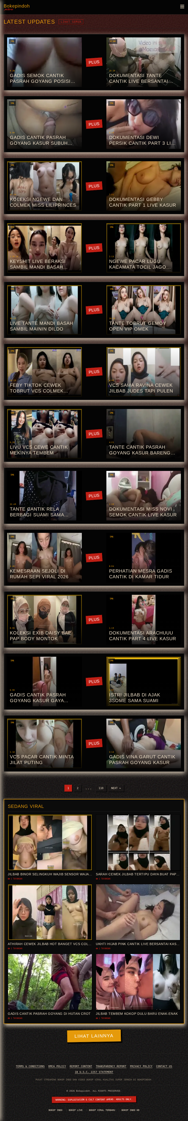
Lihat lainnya (94, 1036)
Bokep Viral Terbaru (102, 1110)
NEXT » (116, 788)
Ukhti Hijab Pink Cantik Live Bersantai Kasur (138, 944)
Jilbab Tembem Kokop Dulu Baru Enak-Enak (137, 1013)
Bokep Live (76, 1110)
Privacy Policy (141, 1066)
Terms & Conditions (30, 1066)
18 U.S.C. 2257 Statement (94, 1072)
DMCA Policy (57, 1066)
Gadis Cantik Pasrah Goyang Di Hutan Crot (49, 1013)
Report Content (81, 1066)
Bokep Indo (56, 1110)
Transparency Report (111, 1066)
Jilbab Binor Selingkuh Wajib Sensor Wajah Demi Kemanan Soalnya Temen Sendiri (86, 874)
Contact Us (164, 1066)
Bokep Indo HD (130, 1110)
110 (101, 788)
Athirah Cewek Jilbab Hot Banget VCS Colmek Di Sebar (60, 944)
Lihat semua (71, 21)
